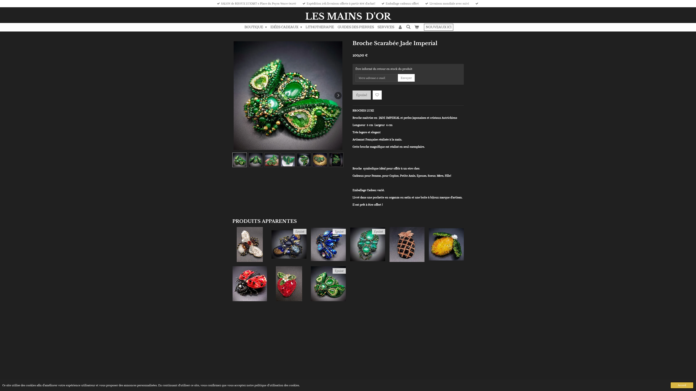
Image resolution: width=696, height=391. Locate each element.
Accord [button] (682, 385)
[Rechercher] (408, 27)
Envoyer (406, 78)
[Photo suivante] (338, 95)
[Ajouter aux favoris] (377, 95)
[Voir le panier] (417, 27)
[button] (239, 160)
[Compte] (400, 27)
